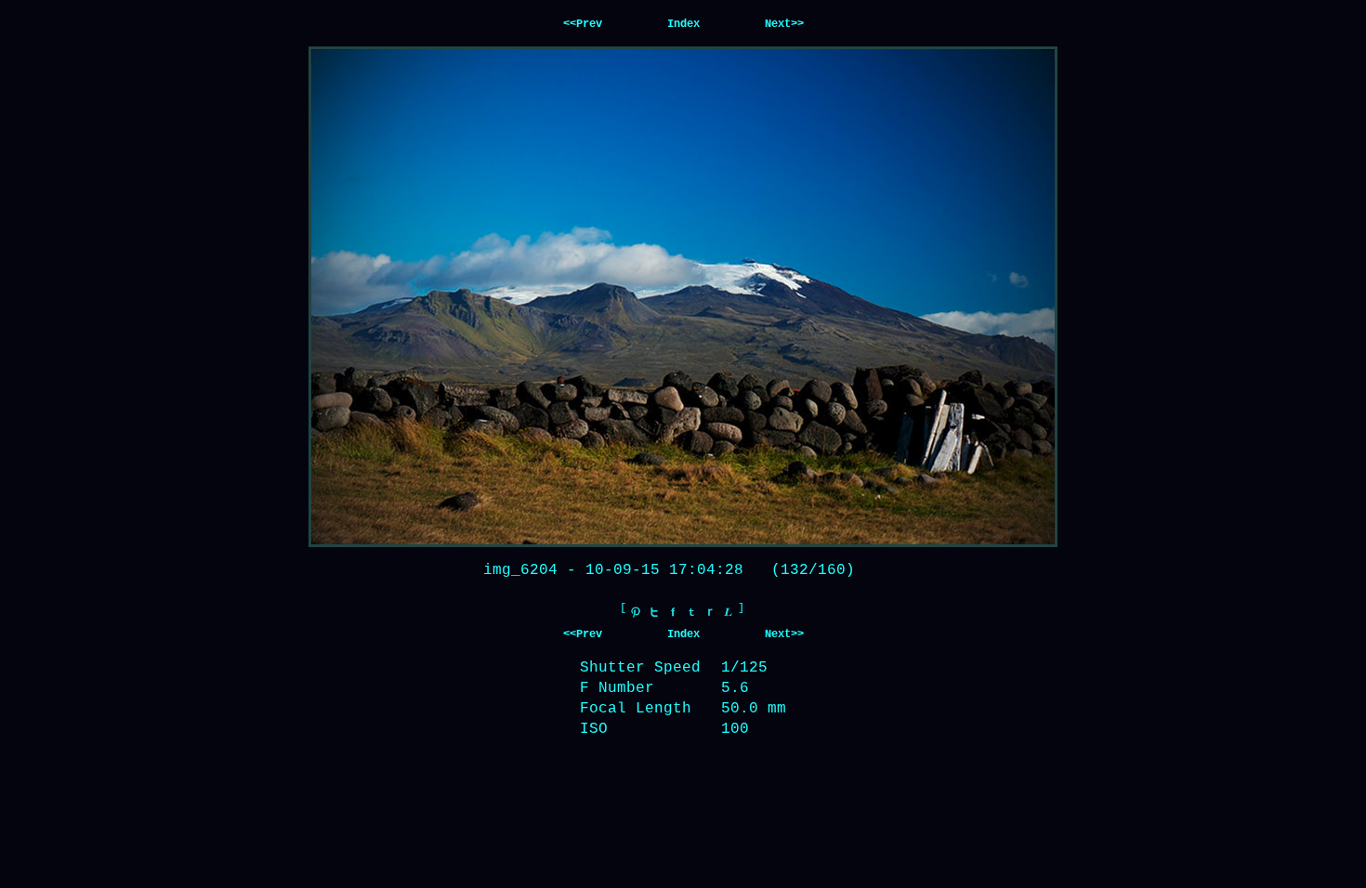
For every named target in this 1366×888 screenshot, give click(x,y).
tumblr (691, 612)
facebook (672, 612)
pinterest (635, 612)
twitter (654, 612)
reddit (710, 612)
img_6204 (520, 570)
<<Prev (582, 24)
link (728, 612)
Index (683, 24)
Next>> (784, 24)
